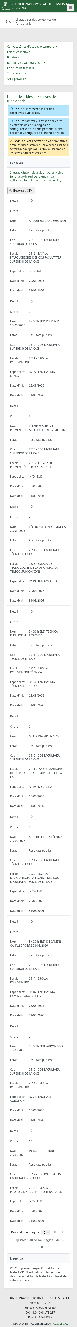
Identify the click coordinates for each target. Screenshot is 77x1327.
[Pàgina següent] (35, 1247)
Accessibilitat (41, 1324)
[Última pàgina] (42, 1247)
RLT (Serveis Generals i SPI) (25, 63)
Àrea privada (15, 79)
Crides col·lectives (18, 52)
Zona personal (17, 73)
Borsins (12, 57)
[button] (32, 200)
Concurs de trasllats (20, 68)
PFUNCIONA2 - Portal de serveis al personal (40, 6)
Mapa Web (20, 1324)
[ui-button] (70, 7)
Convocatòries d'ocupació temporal (31, 46)
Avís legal (60, 1324)
